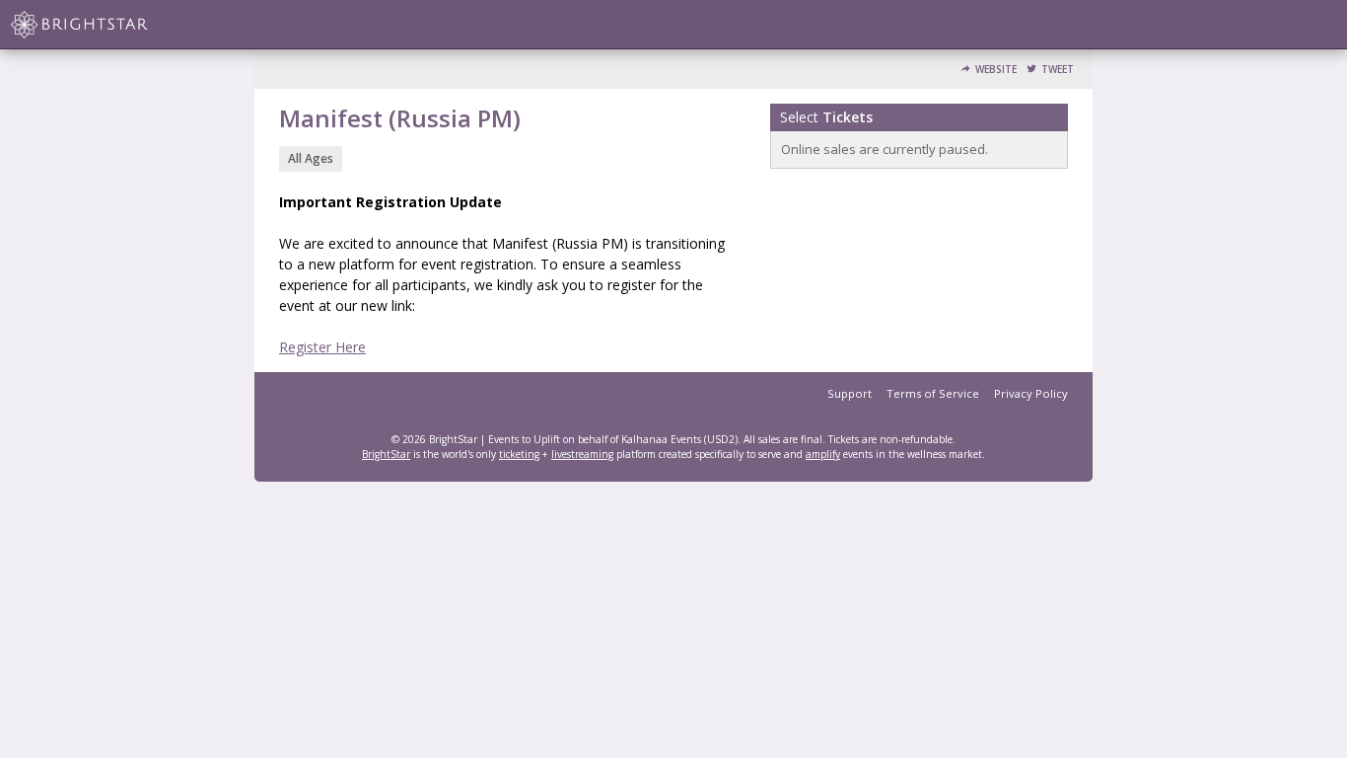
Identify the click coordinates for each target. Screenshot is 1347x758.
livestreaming (582, 454)
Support (849, 393)
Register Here (322, 347)
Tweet (1057, 69)
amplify (823, 454)
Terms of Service (932, 393)
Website (996, 69)
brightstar (108, 24)
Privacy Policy (1031, 393)
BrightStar (386, 454)
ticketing (519, 454)
